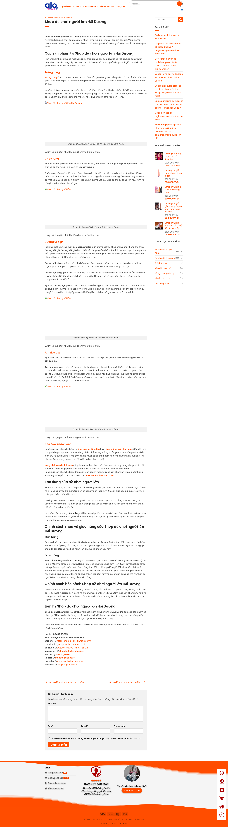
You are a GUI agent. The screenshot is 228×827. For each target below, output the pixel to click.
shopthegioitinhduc (65, 657)
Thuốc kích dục (162, 278)
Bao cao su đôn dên (58, 444)
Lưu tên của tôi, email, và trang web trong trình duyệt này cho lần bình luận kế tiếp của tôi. (96, 738)
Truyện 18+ (120, 6)
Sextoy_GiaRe (63, 654)
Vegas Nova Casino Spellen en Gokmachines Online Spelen (169, 77)
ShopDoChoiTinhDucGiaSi (72, 644)
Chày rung (52, 158)
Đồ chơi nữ (77, 6)
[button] (182, 10)
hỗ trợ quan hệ (106, 6)
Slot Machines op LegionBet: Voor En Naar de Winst (169, 116)
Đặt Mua (222, 801)
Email (84, 726)
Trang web (119, 726)
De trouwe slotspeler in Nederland (167, 37)
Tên (50, 726)
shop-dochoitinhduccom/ (70, 661)
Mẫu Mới (68, 6)
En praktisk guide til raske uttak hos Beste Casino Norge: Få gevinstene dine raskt (168, 90)
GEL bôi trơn (161, 263)
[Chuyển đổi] (181, 251)
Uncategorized (162, 283)
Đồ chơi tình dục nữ (165, 258)
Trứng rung (52, 72)
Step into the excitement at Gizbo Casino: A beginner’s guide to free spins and (168, 48)
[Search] (179, 3)
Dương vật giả (54, 242)
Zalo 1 (222, 776)
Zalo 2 (222, 785)
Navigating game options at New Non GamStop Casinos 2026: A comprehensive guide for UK (168, 131)
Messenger (222, 793)
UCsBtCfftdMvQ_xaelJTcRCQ (72, 647)
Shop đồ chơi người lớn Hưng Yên (66, 682)
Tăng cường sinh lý (164, 273)
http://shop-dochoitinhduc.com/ (74, 640)
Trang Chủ (221, 810)
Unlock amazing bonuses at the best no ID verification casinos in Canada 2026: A (169, 104)
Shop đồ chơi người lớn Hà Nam (126, 682)
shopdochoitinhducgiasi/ (72, 651)
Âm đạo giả (52, 352)
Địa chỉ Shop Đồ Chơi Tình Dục (58, 18)
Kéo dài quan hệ (163, 268)
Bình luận (53, 703)
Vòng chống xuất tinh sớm (59, 465)
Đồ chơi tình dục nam (163, 251)
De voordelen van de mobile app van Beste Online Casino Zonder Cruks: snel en (166, 63)
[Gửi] (180, 19)
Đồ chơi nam (90, 6)
